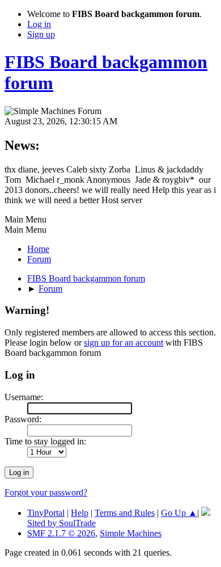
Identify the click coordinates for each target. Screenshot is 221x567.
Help (79, 513)
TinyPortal (46, 513)
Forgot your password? (46, 492)
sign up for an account (123, 342)
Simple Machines (131, 533)
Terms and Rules (125, 513)
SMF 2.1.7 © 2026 (61, 533)
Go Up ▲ (179, 513)
